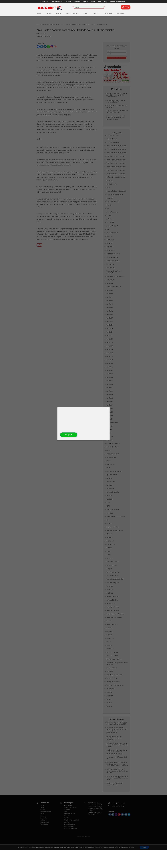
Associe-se (77, 1)
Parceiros (68, 1)
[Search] (103, 7)
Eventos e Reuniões (72, 13)
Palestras (96, 13)
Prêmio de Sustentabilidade (117, 1)
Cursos (86, 13)
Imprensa (85, 1)
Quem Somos (44, 1)
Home (39, 13)
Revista (93, 1)
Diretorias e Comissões (57, 1)
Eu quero (68, 435)
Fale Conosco (120, 13)
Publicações (108, 13)
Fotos (99, 1)
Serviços (48, 13)
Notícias (58, 13)
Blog (105, 1)
